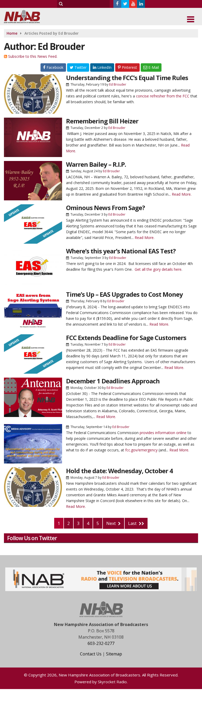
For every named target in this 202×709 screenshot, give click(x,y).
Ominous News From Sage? (105, 207)
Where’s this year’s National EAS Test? (121, 251)
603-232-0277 (101, 643)
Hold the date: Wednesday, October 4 (119, 470)
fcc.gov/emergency (141, 449)
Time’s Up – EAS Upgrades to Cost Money (124, 294)
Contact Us (91, 654)
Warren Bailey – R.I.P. (96, 164)
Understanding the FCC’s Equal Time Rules (127, 77)
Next (111, 523)
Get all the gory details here (158, 269)
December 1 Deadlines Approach (113, 381)
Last (133, 523)
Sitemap (114, 654)
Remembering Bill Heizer (102, 121)
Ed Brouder (117, 84)
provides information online (163, 432)
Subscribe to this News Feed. (32, 56)
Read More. (181, 194)
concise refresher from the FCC (162, 95)
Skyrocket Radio (112, 681)
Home (12, 33)
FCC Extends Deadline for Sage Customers (126, 337)
